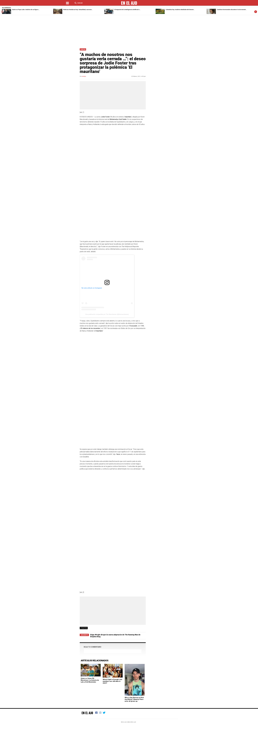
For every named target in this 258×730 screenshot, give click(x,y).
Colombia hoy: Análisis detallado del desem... (180, 9)
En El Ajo (87, 712)
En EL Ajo (133, 722)
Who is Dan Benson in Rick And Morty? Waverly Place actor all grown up (134, 699)
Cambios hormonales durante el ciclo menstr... (232, 9)
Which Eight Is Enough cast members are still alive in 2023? (112, 681)
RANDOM (82, 49)
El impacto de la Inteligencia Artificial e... (127, 9)
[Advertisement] (129, 31)
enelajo (84, 76)
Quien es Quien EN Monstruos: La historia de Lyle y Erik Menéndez (90, 680)
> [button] (255, 12)
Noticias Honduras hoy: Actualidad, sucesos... (78, 9)
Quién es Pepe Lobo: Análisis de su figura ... (26, 9)
